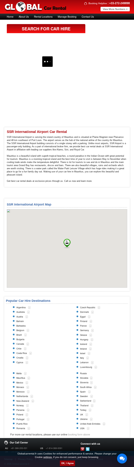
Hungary (84, 339)
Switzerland (85, 400)
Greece (83, 334)
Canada (20, 343)
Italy (82, 357)
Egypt (82, 316)
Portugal (20, 419)
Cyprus (19, 362)
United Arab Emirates (90, 423)
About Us (24, 16)
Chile (18, 348)
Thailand (84, 405)
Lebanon (84, 362)
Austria (19, 316)
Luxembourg (86, 366)
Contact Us (88, 16)
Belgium (20, 330)
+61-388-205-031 (19, 448)
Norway (20, 405)
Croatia (19, 357)
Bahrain (20, 321)
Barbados (21, 325)
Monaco (20, 387)
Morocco (20, 391)
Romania (20, 428)
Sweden (84, 396)
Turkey (83, 409)
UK (81, 414)
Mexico (19, 382)
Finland (83, 321)
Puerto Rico (22, 423)
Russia (83, 373)
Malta (19, 373)
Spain (83, 391)
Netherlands (22, 396)
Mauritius (20, 377)
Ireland (83, 348)
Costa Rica (21, 353)
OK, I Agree (67, 463)
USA (82, 428)
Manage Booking (67, 16)
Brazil (19, 334)
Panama (20, 409)
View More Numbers (114, 9)
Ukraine (84, 418)
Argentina (21, 307)
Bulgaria (20, 339)
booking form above (79, 434)
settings (47, 457)
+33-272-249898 (119, 3)
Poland (19, 414)
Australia (20, 311)
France (83, 325)
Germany (84, 330)
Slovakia (84, 377)
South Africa (86, 387)
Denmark (84, 311)
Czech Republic (87, 307)
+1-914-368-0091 (54, 448)
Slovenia (84, 382)
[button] (67, 243)
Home (10, 16)
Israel (82, 353)
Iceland (83, 343)
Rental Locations (43, 16)
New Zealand (22, 400)
